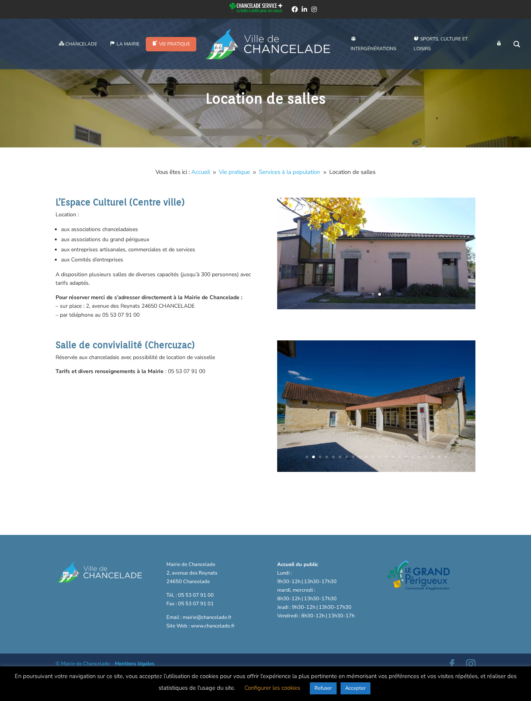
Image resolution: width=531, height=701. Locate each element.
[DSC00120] (376, 307)
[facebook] (295, 9)
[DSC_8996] (376, 470)
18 (419, 457)
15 (399, 457)
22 (445, 457)
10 (366, 457)
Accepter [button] (355, 688)
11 (373, 457)
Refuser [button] (323, 688)
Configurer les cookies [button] (272, 688)
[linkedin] (304, 9)
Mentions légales (134, 663)
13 (386, 457)
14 (392, 457)
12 (379, 457)
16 (406, 457)
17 (412, 457)
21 (439, 457)
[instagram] (314, 9)
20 (432, 457)
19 (425, 457)
